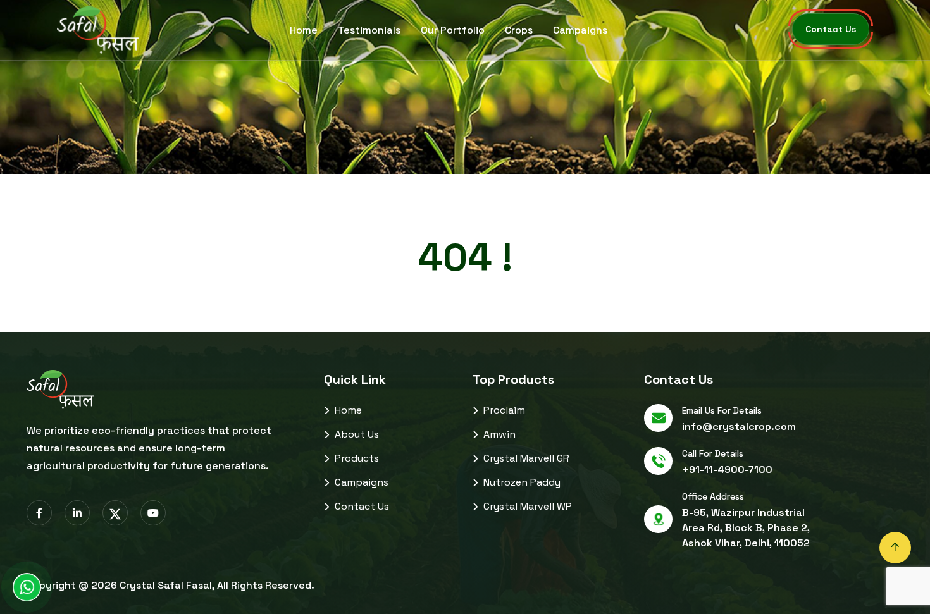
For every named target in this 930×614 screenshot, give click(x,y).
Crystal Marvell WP (526, 506)
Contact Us (360, 506)
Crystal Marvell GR (525, 458)
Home (304, 30)
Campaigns (580, 30)
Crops (519, 30)
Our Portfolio (453, 30)
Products (355, 458)
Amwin (498, 434)
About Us (355, 434)
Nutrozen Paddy (521, 482)
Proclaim (503, 410)
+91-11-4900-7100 (727, 469)
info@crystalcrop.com (739, 426)
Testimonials (369, 30)
